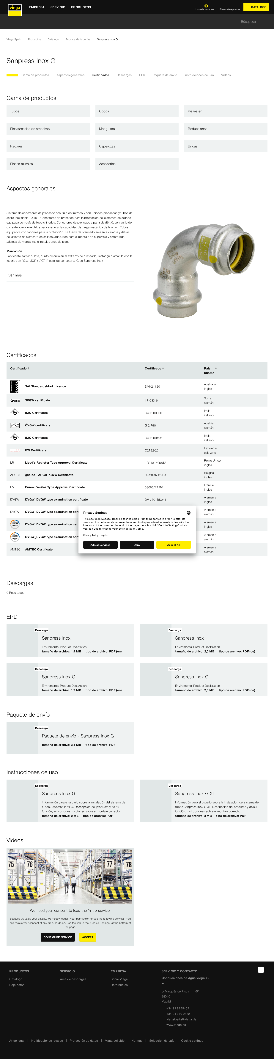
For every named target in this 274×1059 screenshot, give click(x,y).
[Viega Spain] (15, 7)
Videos (226, 75)
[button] (70, 275)
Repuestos (16, 985)
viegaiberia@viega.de (181, 1019)
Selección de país (161, 1040)
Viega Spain (14, 39)
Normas (136, 1040)
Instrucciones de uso (199, 75)
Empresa (118, 971)
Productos (34, 39)
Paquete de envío (165, 75)
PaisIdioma (209, 370)
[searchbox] (134, 22)
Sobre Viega (119, 979)
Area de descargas (73, 979)
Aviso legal (16, 1040)
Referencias (119, 985)
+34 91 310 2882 (178, 1014)
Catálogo (53, 39)
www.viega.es (176, 1025)
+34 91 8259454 (177, 1008)
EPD (142, 75)
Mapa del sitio (115, 1040)
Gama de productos (35, 75)
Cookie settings (192, 1040)
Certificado (18, 368)
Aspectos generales (70, 75)
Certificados (100, 75)
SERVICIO (67, 971)
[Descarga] (240, 368)
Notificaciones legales (47, 1040)
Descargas (124, 75)
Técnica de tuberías (78, 39)
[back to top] (261, 970)
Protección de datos (84, 1040)
